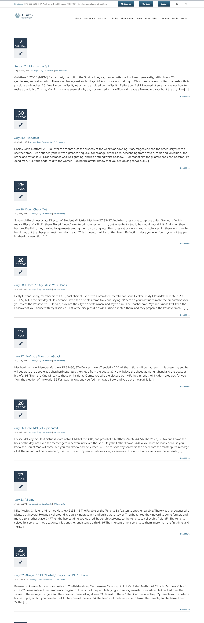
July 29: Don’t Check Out (30, 209)
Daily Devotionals (46, 70)
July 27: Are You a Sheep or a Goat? (37, 356)
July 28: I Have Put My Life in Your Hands (40, 285)
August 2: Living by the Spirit (32, 66)
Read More (185, 96)
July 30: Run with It (26, 138)
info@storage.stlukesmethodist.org (92, 4)
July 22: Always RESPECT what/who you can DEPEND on (51, 575)
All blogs (34, 70)
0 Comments (61, 70)
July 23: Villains (24, 499)
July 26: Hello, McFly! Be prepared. (36, 428)
